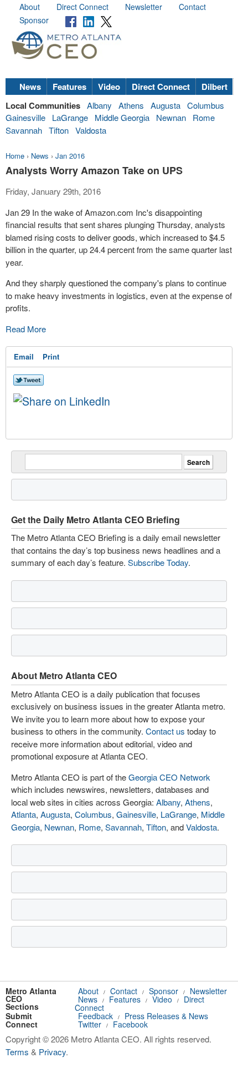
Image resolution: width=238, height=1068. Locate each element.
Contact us (165, 731)
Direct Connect (82, 6)
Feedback (95, 1015)
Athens (131, 105)
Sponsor (34, 20)
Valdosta (90, 130)
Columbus (205, 105)
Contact (192, 6)
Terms (17, 1051)
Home (15, 155)
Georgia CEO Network (169, 777)
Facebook (130, 1024)
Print (51, 356)
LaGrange (70, 117)
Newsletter (143, 6)
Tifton (59, 130)
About (29, 6)
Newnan (171, 117)
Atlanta (23, 814)
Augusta (165, 105)
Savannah (24, 130)
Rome (204, 117)
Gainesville (25, 117)
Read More (26, 329)
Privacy (52, 1051)
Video (109, 86)
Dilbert (214, 86)
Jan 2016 (70, 155)
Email (24, 356)
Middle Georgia (122, 117)
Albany (99, 105)
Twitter (89, 1024)
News (30, 86)
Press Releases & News (166, 1015)
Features (69, 86)
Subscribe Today (158, 562)
